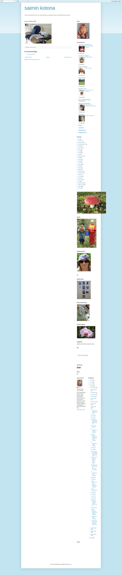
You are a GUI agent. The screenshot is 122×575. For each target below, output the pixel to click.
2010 (91, 384)
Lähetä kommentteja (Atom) (33, 59)
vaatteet (80, 186)
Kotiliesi (80, 125)
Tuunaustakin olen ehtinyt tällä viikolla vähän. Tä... (94, 453)
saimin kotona (39, 8)
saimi (79, 387)
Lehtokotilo (81, 127)
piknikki (79, 167)
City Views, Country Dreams (85, 44)
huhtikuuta (93, 406)
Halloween (80, 142)
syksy (79, 178)
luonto (79, 162)
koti (79, 157)
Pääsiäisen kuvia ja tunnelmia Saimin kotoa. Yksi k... (94, 502)
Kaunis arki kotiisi (83, 66)
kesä (79, 151)
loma (79, 161)
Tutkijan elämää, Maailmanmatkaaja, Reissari (94, 512)
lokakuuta (93, 392)
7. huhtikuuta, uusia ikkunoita (94, 517)
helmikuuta (93, 531)
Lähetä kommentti (31, 54)
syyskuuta (93, 394)
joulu (79, 145)
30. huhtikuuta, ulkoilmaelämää (94, 411)
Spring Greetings (88, 57)
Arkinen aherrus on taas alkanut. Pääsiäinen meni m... (94, 484)
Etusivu (48, 57)
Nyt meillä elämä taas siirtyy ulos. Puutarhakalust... (94, 421)
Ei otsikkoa (93, 415)
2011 (91, 382)
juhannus (80, 147)
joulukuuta (93, 387)
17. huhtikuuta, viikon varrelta (94, 444)
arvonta (79, 140)
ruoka (79, 174)
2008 (91, 537)
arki (79, 139)
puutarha (80, 171)
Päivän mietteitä (88, 68)
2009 (91, 386)
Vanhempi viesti (67, 57)
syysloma (80, 179)
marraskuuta (94, 389)
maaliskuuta (94, 528)
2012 (91, 380)
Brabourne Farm (82, 88)
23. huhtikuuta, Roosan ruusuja (94, 430)
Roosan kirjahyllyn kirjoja (84, 99)
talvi (79, 181)
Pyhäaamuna (94, 507)
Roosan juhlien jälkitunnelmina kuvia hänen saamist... (94, 437)
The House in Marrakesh (84, 103)
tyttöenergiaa (81, 184)
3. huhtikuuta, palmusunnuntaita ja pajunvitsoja (94, 523)
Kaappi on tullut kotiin (89, 115)
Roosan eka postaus (93, 426)
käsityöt (79, 159)
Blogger (70, 564)
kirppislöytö (80, 156)
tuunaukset (80, 183)
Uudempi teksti (28, 57)
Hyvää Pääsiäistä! (94, 489)
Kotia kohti (81, 114)
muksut (79, 164)
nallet (79, 166)
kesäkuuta (93, 401)
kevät (79, 152)
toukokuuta (93, 403)
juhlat (79, 149)
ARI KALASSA (82, 77)
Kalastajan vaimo (83, 132)
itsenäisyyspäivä (81, 144)
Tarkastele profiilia (81, 409)
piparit (79, 169)
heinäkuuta (93, 398)
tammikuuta (93, 534)
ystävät (79, 188)
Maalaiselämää (82, 130)
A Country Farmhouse (84, 55)
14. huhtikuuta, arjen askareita (94, 473)
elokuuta (93, 396)
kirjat (79, 154)
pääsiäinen (80, 173)
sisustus (80, 176)
